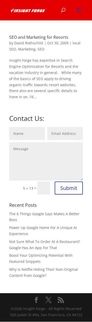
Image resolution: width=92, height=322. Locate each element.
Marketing (27, 49)
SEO (41, 49)
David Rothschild (28, 43)
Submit (68, 188)
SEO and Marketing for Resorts (38, 37)
